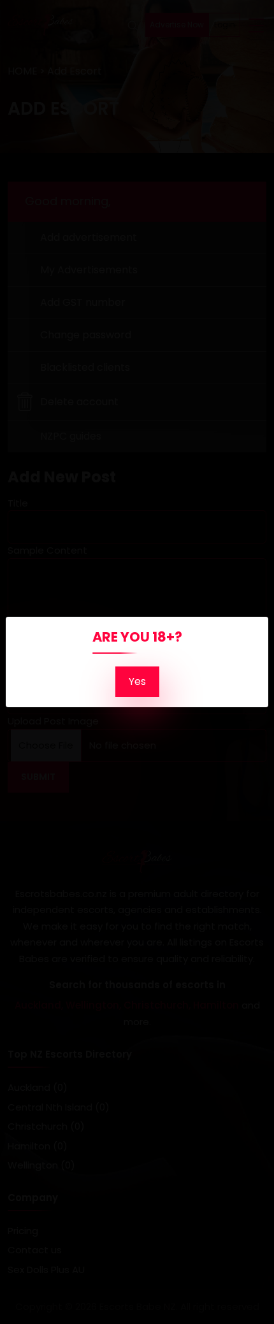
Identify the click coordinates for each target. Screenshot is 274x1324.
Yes (137, 681)
